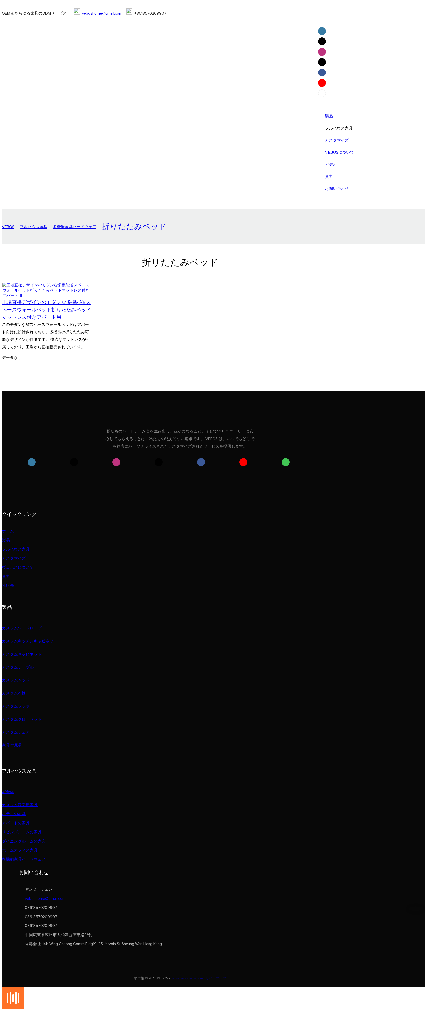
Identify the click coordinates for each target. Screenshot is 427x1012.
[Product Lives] (13, 1008)
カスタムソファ (16, 706)
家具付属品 (12, 745)
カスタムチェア (16, 732)
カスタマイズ (14, 558)
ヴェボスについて (18, 567)
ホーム (8, 531)
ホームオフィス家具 (20, 850)
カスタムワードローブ (22, 628)
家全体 (8, 792)
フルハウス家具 (33, 227)
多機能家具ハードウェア (74, 227)
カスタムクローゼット (22, 719)
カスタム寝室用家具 (20, 805)
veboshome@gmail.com (102, 13)
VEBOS (8, 227)
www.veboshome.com (187, 978)
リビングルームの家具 (22, 832)
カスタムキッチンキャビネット (29, 641)
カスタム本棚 (14, 693)
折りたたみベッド (134, 227)
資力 (6, 577)
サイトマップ (216, 978)
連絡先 (8, 586)
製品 (6, 540)
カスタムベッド (16, 680)
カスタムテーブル (18, 667)
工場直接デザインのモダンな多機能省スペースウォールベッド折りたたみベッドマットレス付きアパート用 (46, 310)
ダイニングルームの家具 (23, 841)
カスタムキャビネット (22, 654)
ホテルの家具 (14, 814)
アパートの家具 (16, 823)
